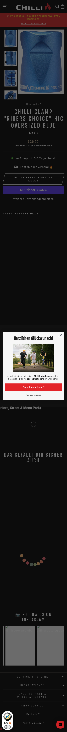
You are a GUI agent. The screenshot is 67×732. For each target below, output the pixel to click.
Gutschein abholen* (33, 387)
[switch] (7, 727)
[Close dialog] (60, 335)
